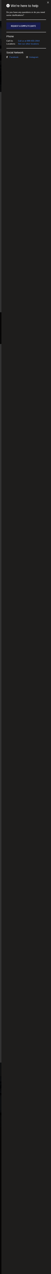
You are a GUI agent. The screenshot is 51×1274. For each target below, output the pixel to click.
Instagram (33, 57)
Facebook (13, 57)
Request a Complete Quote (23, 26)
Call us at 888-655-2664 (29, 41)
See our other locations (28, 44)
